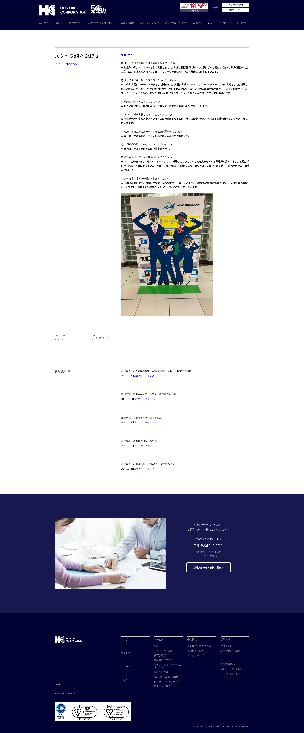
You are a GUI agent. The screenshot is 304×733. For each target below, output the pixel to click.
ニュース (198, 23)
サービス (159, 639)
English (215, 7)
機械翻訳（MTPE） (164, 660)
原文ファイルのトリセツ (144, 376)
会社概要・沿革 (195, 650)
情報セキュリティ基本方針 (232, 669)
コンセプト (45, 23)
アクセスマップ (195, 655)
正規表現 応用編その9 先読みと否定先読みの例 (148, 464)
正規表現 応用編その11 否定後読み (141, 417)
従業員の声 (226, 646)
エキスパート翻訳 (163, 650)
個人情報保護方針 (228, 664)
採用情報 (242, 23)
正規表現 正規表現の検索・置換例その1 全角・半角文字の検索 (156, 371)
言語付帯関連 (161, 672)
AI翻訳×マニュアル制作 (166, 676)
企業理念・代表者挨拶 (199, 646)
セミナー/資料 (235, 4)
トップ (124, 639)
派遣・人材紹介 (148, 23)
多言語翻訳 (160, 655)
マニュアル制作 (126, 23)
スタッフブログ (75, 64)
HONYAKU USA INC (65, 693)
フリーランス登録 (230, 650)
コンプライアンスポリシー (232, 674)
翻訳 (57, 23)
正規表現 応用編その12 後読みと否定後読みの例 (148, 394)
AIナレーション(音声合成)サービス (168, 666)
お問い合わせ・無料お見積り (208, 567)
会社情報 (224, 23)
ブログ (211, 23)
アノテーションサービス (101, 23)
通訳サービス (76, 23)
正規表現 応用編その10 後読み (139, 440)
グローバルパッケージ (176, 23)
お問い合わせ (235, 10)
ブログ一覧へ (104, 338)
